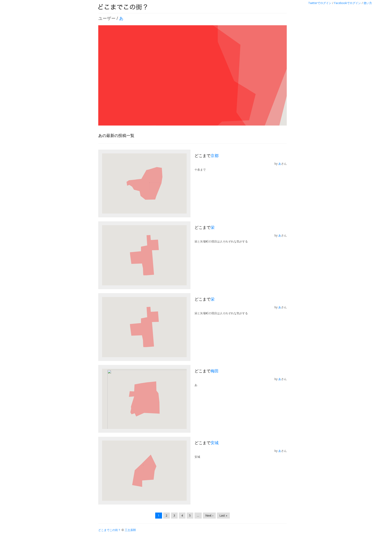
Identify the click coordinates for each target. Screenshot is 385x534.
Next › (209, 515)
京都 (215, 155)
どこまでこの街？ (109, 530)
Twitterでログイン (319, 3)
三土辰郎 (130, 530)
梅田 (215, 371)
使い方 (368, 3)
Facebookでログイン (347, 3)
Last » (223, 515)
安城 (215, 442)
